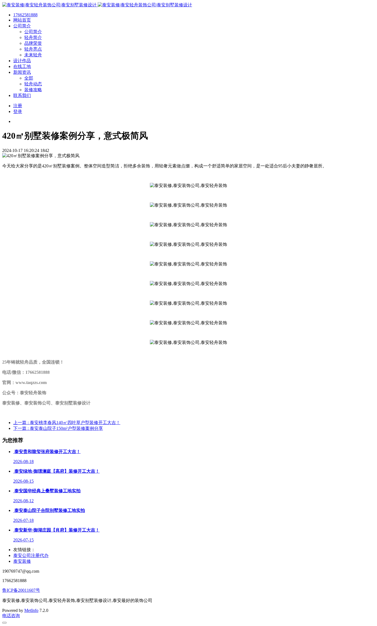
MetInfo (31, 610)
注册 (17, 105)
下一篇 (58, 428)
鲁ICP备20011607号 (21, 590)
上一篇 (66, 422)
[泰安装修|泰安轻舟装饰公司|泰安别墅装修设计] (97, 4)
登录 (17, 111)
